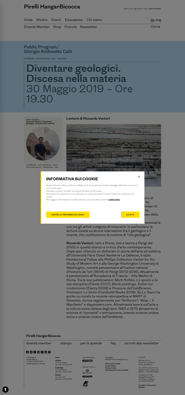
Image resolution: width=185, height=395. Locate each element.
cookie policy (114, 200)
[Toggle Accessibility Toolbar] (5, 389)
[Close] (139, 177)
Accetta (130, 215)
